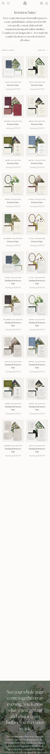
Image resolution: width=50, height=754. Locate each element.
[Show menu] (3, 3)
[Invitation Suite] (13, 67)
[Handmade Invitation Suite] (13, 262)
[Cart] (46, 3)
